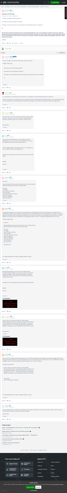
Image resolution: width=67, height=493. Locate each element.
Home (2, 6)
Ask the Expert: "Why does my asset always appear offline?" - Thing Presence (19, 435)
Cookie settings (33, 450)
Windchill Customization (7, 429)
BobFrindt (7, 177)
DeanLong (7, 10)
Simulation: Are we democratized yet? (11, 442)
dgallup (6, 208)
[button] (1, 2)
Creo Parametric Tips (6, 444)
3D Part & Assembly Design (33, 6)
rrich (6, 135)
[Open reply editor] (33, 48)
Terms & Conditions (24, 450)
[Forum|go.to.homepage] (11, 2)
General (4, 39)
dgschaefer (7, 112)
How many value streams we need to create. (12, 439)
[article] (33, 72)
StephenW (7, 92)
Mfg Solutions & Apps (6, 433)
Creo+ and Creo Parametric (20, 6)
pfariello (6, 405)
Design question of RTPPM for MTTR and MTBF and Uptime (16, 431)
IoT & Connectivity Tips (7, 436)
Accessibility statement (42, 450)
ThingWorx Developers (7, 440)
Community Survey (65, 13)
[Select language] (48, 2)
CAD (12, 6)
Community (7, 6)
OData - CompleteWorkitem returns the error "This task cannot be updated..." (20, 427)
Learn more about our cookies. (56, 484)
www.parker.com (7, 244)
